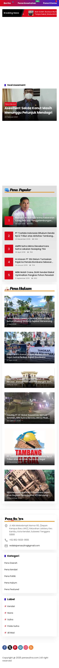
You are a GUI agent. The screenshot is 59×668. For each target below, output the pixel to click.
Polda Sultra (13, 626)
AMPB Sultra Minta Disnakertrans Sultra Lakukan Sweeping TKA (32, 247)
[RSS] (31, 647)
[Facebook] (4, 647)
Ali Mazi (11, 632)
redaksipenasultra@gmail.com (24, 545)
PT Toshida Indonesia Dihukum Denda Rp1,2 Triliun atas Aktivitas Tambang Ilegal (34, 234)
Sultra (10, 619)
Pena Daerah (10, 563)
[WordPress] (20, 647)
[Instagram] (25, 647)
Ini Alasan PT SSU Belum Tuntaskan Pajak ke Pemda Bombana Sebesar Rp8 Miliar (33, 260)
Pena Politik (10, 576)
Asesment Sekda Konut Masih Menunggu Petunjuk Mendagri (28, 110)
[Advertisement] (29, 49)
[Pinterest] (15, 647)
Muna (10, 612)
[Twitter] (10, 647)
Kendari (11, 606)
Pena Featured (11, 589)
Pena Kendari (10, 104)
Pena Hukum (10, 582)
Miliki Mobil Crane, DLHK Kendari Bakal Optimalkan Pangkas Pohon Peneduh (34, 274)
